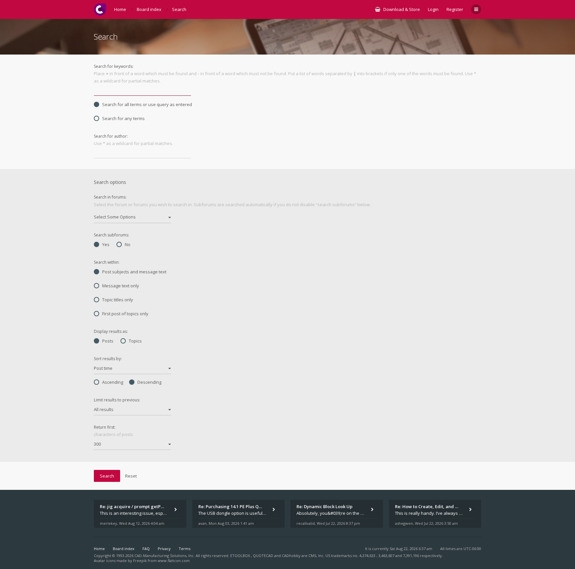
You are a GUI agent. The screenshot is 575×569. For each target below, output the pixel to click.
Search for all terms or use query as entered (147, 104)
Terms (184, 548)
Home (99, 548)
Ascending (112, 382)
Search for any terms (123, 118)
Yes (105, 244)
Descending (149, 382)
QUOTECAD (263, 555)
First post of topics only (125, 314)
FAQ (146, 548)
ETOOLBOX (240, 555)
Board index (123, 548)
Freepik (140, 560)
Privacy (164, 548)
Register (455, 9)
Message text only (120, 286)
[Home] (100, 9)
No (127, 244)
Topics (135, 341)
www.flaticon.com (174, 560)
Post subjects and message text (134, 272)
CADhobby (291, 555)
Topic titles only (117, 300)
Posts (107, 341)
